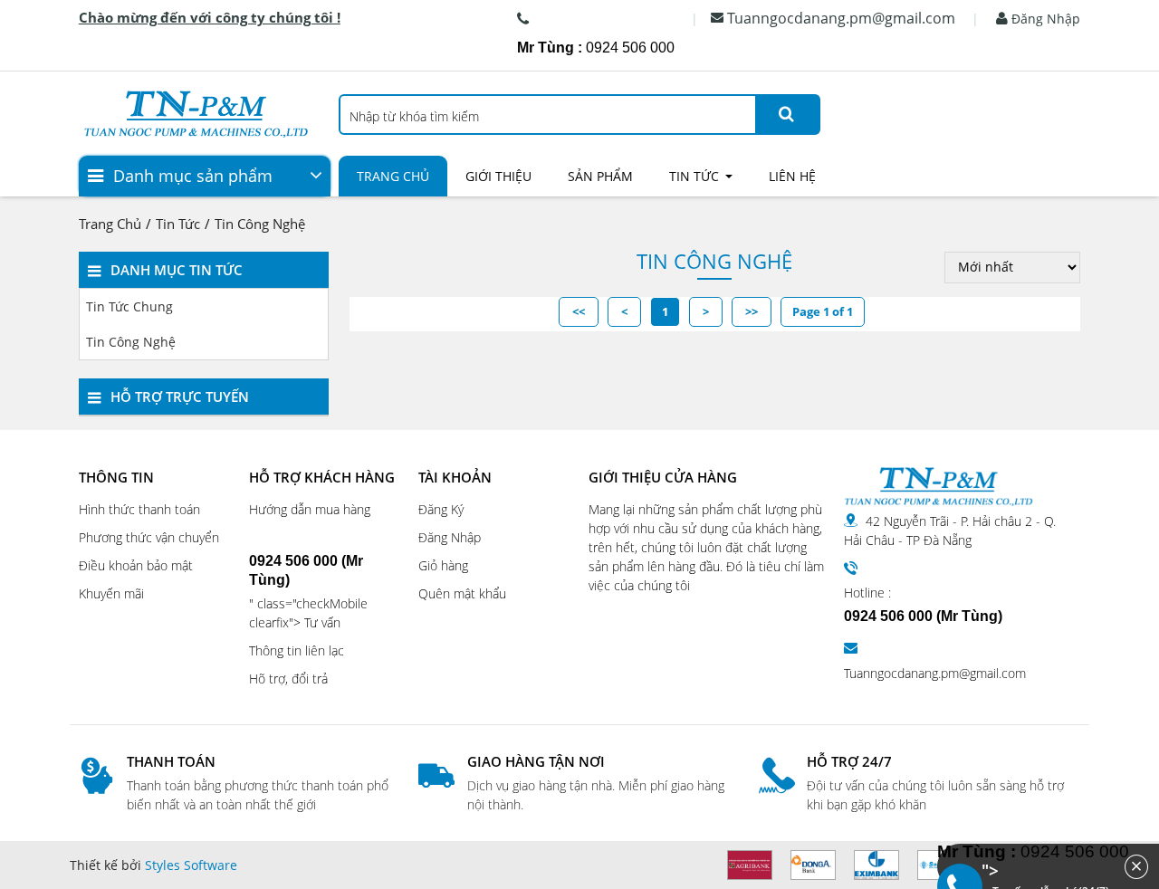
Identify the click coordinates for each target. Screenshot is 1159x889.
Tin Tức (694, 176)
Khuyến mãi (111, 593)
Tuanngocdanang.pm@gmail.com (841, 18)
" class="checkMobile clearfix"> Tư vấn (308, 592)
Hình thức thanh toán (139, 509)
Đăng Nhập (1044, 18)
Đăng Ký (441, 509)
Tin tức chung (129, 306)
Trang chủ (393, 176)
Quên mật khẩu (462, 593)
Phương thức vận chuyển (149, 537)
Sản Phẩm (600, 176)
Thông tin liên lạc (296, 650)
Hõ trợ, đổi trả (288, 678)
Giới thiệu (498, 176)
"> (1043, 866)
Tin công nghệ (260, 224)
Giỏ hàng (443, 565)
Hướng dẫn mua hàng (309, 509)
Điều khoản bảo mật (136, 565)
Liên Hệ (792, 176)
